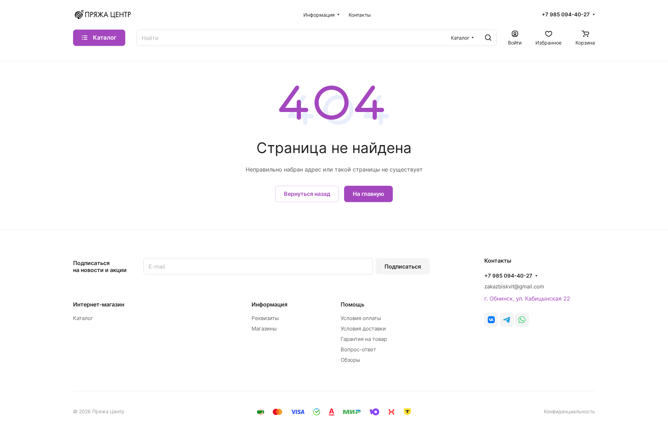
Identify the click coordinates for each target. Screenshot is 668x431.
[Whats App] (522, 320)
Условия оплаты (361, 318)
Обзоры (350, 360)
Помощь (352, 304)
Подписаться (402, 266)
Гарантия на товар (364, 339)
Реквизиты (265, 318)
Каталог (83, 318)
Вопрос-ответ (358, 349)
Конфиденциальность (569, 411)
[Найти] (488, 38)
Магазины (264, 328)
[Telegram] (507, 320)
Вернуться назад (307, 193)
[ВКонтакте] (491, 320)
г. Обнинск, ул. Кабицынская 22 (527, 298)
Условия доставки (363, 328)
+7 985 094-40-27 (566, 14)
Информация (269, 304)
